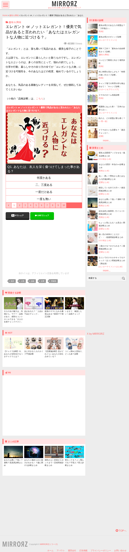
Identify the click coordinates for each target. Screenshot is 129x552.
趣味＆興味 (14, 15)
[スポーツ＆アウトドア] (108, 89)
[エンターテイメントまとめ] (110, 267)
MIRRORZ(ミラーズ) (49, 544)
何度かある (44, 177)
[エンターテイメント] (108, 40)
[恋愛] (101, 136)
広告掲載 (83, 550)
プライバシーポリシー (101, 550)
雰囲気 (53, 281)
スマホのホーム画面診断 (109, 95)
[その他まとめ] (105, 159)
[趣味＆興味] (104, 55)
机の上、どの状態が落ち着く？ (112, 118)
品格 (32, 281)
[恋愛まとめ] (104, 182)
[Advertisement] (43, 245)
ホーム (50, 550)
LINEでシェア (43, 215)
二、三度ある (43, 184)
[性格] (101, 31)
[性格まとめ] (104, 171)
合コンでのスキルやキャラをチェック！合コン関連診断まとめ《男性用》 (112, 260)
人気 (22, 281)
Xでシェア (19, 215)
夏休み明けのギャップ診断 (110, 37)
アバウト (61, 550)
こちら (39, 98)
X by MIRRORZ (95, 333)
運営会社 (72, 550)
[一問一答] (103, 121)
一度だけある (43, 191)
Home (5, 15)
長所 (12, 281)
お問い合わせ (120, 550)
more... (106, 140)
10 (64, 205)
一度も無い (44, 199)
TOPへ (122, 530)
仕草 (42, 281)
